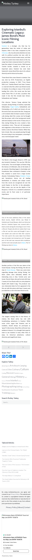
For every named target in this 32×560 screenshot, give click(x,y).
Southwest (14, 390)
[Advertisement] (16, 423)
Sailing (19, 386)
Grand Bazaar (11, 270)
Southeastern (6, 390)
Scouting (24, 386)
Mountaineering (8, 383)
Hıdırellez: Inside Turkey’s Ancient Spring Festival (15, 455)
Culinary (16, 369)
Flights (21, 373)
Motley (19, 380)
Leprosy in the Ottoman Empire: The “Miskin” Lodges (14, 451)
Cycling (4, 373)
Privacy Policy (15, 494)
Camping (23, 366)
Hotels (8, 380)
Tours (20, 390)
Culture (24, 369)
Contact (27, 507)
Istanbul (14, 380)
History (20, 376)
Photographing (9, 386)
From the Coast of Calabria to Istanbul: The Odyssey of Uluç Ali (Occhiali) (14, 471)
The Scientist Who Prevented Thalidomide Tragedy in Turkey (14, 460)
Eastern (17, 373)
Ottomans (5, 53)
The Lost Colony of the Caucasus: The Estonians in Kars (15, 465)
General (6, 376)
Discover (10, 373)
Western (12, 393)
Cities (9, 369)
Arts (12, 365)
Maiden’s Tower (25, 176)
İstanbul (4, 46)
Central (4, 370)
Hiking (12, 377)
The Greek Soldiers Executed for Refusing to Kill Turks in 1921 (15, 480)
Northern (17, 383)
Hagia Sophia (14, 107)
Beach (16, 365)
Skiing (27, 387)
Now (21, 383)
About (20, 507)
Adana (23, 242)
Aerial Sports (6, 366)
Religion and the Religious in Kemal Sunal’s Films (15, 446)
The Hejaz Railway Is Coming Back (11, 475)
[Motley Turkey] (10, 3)
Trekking (6, 393)
